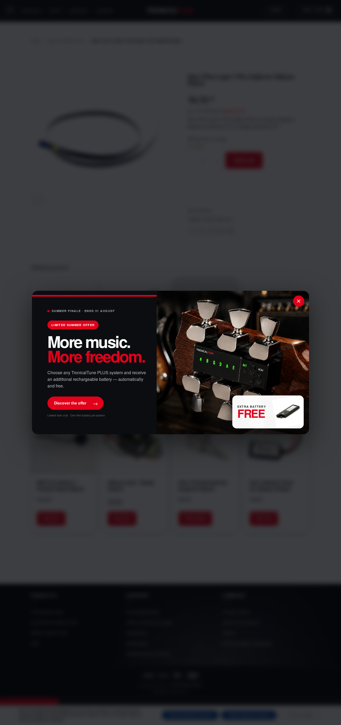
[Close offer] (299, 301)
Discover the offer (76, 403)
